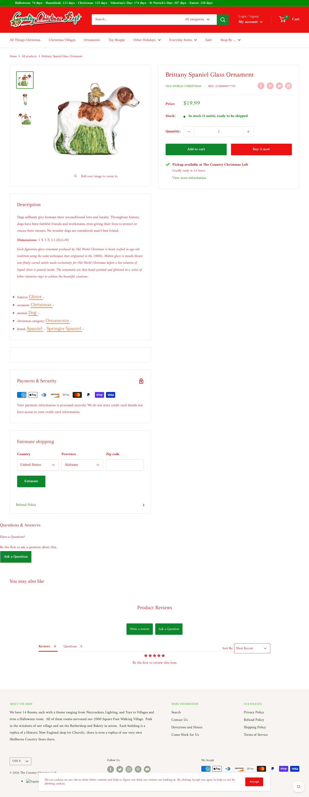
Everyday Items (180, 40)
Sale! (208, 40)
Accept (254, 781)
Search (176, 712)
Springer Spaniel (64, 328)
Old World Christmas (183, 86)
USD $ (16, 761)
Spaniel (35, 328)
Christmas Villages (62, 40)
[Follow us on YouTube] (147, 769)
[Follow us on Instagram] (129, 769)
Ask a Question (16, 557)
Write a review (139, 629)
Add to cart (196, 149)
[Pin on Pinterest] (270, 85)
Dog (33, 312)
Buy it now (261, 149)
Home (13, 56)
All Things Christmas (25, 40)
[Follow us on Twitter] (119, 769)
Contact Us (179, 720)
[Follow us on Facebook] (110, 769)
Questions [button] (70, 646)
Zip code (112, 454)
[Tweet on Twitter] (279, 85)
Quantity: (173, 131)
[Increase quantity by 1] (248, 132)
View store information (189, 178)
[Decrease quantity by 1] (189, 132)
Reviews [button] (44, 646)
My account (249, 22)
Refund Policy (26, 505)
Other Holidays (144, 40)
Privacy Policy (254, 712)
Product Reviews (154, 608)
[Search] (223, 19)
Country (23, 454)
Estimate (31, 481)
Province (69, 454)
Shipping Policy (255, 727)
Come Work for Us (185, 735)
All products (29, 56)
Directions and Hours (186, 727)
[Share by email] (288, 85)
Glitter (36, 296)
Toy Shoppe (116, 40)
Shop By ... (227, 40)
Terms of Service (256, 735)
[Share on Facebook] (261, 85)
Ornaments (92, 40)
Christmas (42, 304)
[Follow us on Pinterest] (138, 769)
